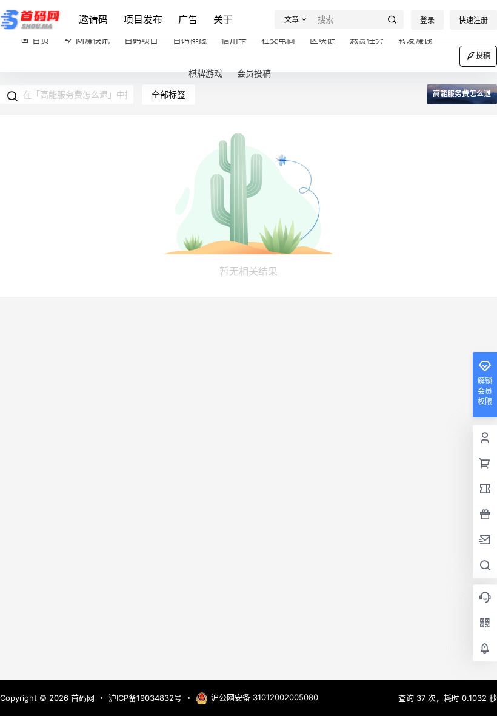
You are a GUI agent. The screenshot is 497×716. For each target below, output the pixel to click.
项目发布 (143, 19)
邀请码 (93, 19)
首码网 (81, 698)
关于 (223, 19)
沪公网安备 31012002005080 (264, 697)
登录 (427, 20)
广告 (188, 19)
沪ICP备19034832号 (145, 698)
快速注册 (473, 20)
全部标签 (168, 94)
